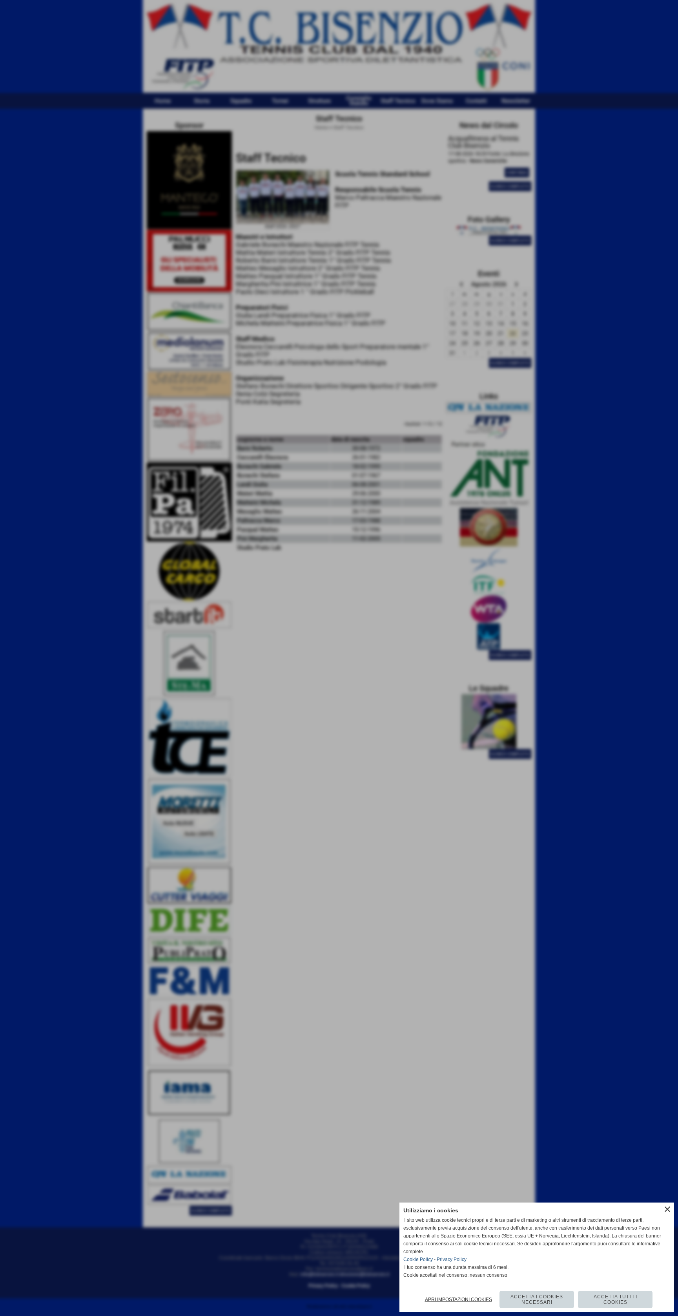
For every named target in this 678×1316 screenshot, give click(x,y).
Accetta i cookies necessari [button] (536, 1299)
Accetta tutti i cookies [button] (615, 1299)
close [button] (667, 1209)
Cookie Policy (418, 1259)
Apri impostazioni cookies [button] (458, 1299)
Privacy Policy (452, 1259)
